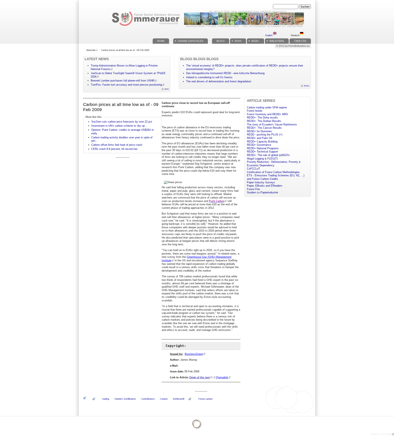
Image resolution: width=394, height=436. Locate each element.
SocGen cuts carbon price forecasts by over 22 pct (121, 121)
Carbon (164, 399)
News (238, 41)
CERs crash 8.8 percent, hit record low (114, 148)
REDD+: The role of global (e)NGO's (268, 155)
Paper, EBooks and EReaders (264, 185)
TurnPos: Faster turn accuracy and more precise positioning (126, 84)
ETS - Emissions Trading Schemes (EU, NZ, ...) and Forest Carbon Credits (275, 177)
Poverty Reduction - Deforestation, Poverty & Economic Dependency (274, 163)
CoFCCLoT (253, 168)
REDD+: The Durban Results (264, 121)
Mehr (167, 89)
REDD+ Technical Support (262, 151)
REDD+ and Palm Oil (259, 138)
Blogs (220, 41)
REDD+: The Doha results (262, 117)
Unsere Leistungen (190, 41)
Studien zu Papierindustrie (262, 192)
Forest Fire (253, 189)
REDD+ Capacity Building (262, 141)
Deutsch (295, 35)
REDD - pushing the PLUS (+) (264, 134)
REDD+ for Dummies (259, 131)
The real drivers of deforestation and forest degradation (218, 81)
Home (161, 41)
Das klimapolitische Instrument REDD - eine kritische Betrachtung (225, 73)
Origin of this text (199, 377)
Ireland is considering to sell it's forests (209, 77)
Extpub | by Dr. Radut (381, 434)
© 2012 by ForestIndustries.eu (293, 46)
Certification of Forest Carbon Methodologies (273, 172)
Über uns (300, 41)
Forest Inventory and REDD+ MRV (267, 114)
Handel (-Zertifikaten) (125, 399)
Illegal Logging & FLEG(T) (262, 158)
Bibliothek (276, 41)
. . (171, 39)
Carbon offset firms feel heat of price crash (116, 144)
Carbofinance (148, 399)
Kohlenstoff (178, 399)
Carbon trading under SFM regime (267, 107)
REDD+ (255, 41)
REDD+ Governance (259, 144)
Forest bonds (254, 110)
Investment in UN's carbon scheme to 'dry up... (119, 125)
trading (105, 399)
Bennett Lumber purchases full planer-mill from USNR (122, 80)
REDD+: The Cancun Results (264, 127)
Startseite (91, 50)
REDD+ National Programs (263, 148)
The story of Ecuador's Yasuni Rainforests (272, 124)
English (269, 35)
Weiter (306, 86)
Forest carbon (205, 399)
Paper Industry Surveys (261, 182)
